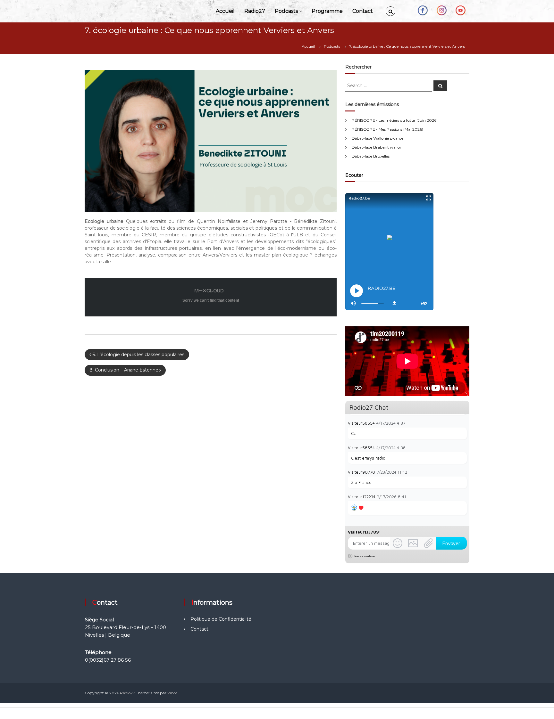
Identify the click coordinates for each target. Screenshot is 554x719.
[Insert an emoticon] (397, 543)
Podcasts (286, 11)
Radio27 (254, 11)
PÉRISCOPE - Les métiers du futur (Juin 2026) (395, 120)
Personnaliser (364, 556)
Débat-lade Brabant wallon (377, 147)
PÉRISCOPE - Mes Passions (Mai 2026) (387, 129)
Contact (362, 11)
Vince (172, 692)
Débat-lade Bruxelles (371, 156)
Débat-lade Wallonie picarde (377, 138)
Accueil (225, 11)
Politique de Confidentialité (220, 619)
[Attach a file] (428, 543)
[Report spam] (463, 423)
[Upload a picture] (413, 543)
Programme (327, 11)
